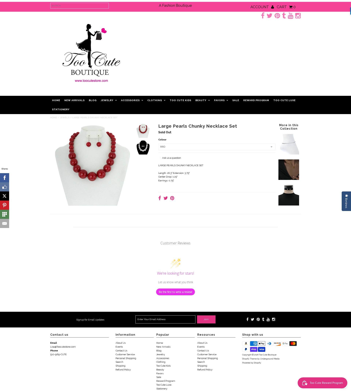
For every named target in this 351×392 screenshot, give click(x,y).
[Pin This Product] (172, 198)
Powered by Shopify (251, 363)
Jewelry (107, 100)
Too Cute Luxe (284, 100)
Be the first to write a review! (175, 292)
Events (119, 346)
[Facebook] (4, 177)
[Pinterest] (4, 205)
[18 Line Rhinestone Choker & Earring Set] (288, 204)
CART (286, 7)
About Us (121, 343)
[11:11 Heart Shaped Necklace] (288, 179)
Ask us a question (171, 158)
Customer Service (125, 354)
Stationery (60, 109)
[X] (4, 196)
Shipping (120, 365)
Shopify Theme (249, 359)
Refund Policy (123, 369)
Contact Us (121, 350)
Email (53, 343)
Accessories (130, 100)
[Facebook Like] (4, 186)
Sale (235, 100)
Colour (162, 139)
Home (56, 100)
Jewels (64, 117)
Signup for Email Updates (90, 319)
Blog (93, 100)
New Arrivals (74, 100)
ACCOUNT (260, 7)
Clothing (154, 100)
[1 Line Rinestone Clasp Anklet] (288, 153)
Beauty (200, 100)
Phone (54, 350)
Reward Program (256, 100)
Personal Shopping (126, 358)
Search (119, 362)
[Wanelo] (4, 214)
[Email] (4, 223)
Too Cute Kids (180, 100)
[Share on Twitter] (165, 198)
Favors (219, 100)
